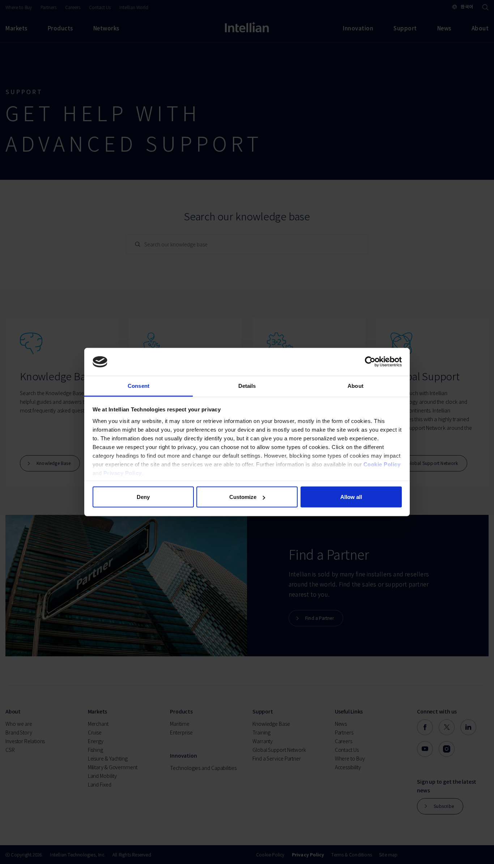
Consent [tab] (138, 385)
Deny (143, 497)
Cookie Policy (382, 464)
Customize (242, 497)
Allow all (351, 497)
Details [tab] (247, 385)
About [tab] (355, 385)
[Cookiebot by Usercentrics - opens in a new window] (370, 361)
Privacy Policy (122, 473)
